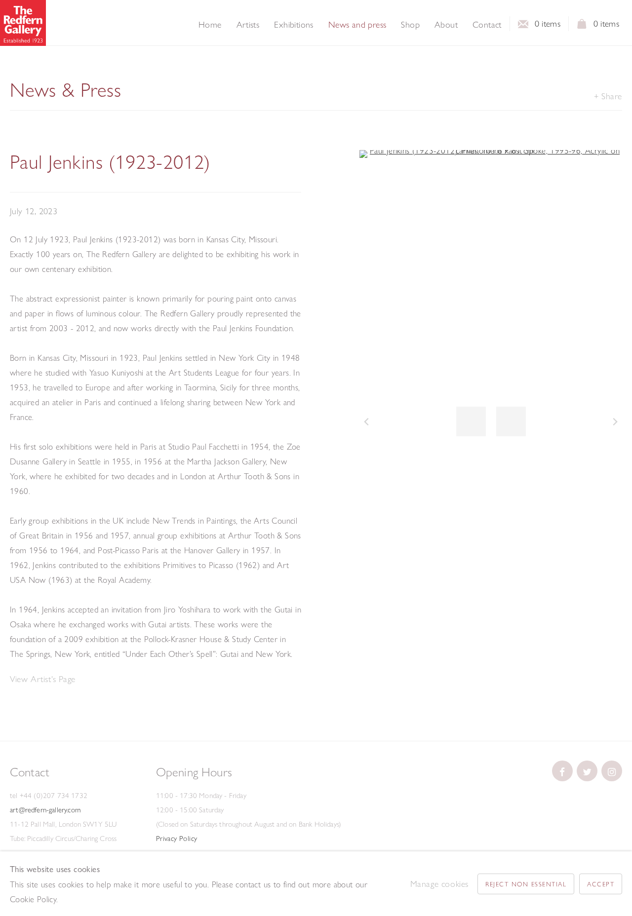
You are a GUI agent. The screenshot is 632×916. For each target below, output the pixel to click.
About (446, 24)
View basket (582, 26)
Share (611, 96)
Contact (487, 24)
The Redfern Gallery (23, 23)
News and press (357, 24)
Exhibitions (293, 24)
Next (615, 421)
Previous (366, 421)
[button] (471, 421)
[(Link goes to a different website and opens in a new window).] (562, 771)
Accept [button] (600, 884)
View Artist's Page (43, 679)
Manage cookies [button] (439, 883)
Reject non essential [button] (525, 884)
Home (210, 24)
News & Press (65, 90)
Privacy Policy (177, 838)
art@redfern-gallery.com (45, 809)
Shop (410, 24)
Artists (248, 24)
